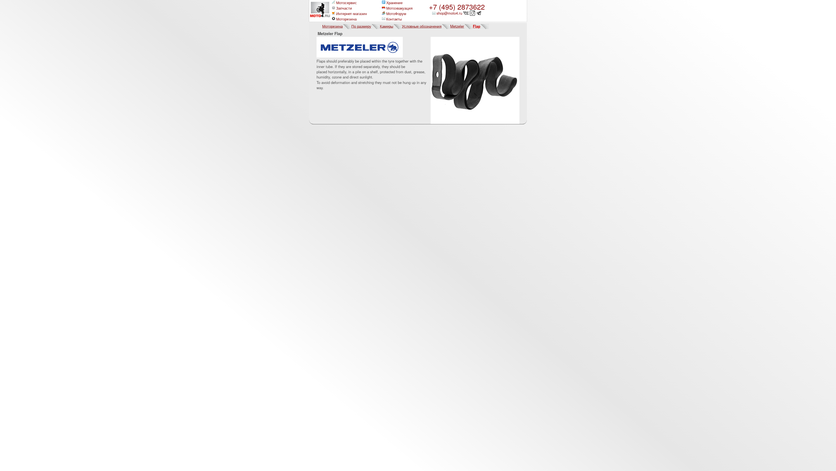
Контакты (394, 19)
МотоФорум (396, 13)
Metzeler (457, 26)
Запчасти (344, 8)
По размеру (361, 26)
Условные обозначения (422, 26)
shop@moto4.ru (449, 13)
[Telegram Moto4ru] (479, 13)
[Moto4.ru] (320, 11)
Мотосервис (346, 2)
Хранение (394, 2)
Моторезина (346, 19)
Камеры (386, 26)
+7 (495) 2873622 (457, 6)
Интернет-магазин (351, 13)
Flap (476, 26)
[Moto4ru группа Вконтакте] (466, 13)
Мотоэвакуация (399, 8)
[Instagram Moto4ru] (472, 13)
